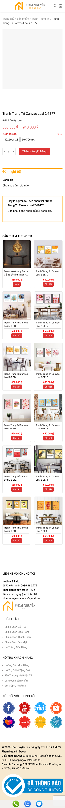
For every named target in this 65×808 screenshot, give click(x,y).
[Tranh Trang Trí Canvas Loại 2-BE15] (48, 357)
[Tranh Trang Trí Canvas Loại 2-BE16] (17, 357)
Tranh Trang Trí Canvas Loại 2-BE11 (48, 478)
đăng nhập (25, 210)
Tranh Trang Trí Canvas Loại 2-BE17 (48, 324)
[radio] (11, 139)
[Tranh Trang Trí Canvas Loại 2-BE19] (48, 254)
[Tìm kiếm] (55, 5)
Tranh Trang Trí (41, 18)
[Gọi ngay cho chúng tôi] (15, 804)
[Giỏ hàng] (60, 5)
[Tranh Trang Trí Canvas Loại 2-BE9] (48, 511)
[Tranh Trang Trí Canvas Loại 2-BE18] (17, 306)
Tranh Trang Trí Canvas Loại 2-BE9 (48, 529)
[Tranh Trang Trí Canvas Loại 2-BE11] (48, 459)
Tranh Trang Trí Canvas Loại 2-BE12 (16, 478)
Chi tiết (48, 284)
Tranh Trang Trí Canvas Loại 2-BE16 (16, 376)
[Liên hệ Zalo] (27, 804)
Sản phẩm (23, 18)
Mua (16, 284)
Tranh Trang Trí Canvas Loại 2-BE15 (48, 376)
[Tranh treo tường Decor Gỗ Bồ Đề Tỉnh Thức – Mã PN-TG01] (17, 254)
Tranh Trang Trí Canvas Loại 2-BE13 (48, 427)
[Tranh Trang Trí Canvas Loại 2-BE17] (48, 306)
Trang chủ (8, 18)
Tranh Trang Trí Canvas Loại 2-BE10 (16, 529)
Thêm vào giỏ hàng (34, 151)
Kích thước (9, 134)
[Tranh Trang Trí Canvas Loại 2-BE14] (17, 408)
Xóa (60, 134)
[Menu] (4, 6)
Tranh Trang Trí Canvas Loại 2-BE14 (16, 427)
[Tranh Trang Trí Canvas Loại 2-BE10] (17, 511)
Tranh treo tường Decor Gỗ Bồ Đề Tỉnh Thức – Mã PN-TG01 (16, 273)
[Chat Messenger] (39, 804)
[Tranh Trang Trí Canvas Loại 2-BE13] (48, 408)
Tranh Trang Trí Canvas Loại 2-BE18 (16, 324)
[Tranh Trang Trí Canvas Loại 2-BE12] (17, 459)
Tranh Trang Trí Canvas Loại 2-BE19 (48, 273)
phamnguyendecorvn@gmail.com (22, 598)
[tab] (32, 171)
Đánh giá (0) (11, 172)
